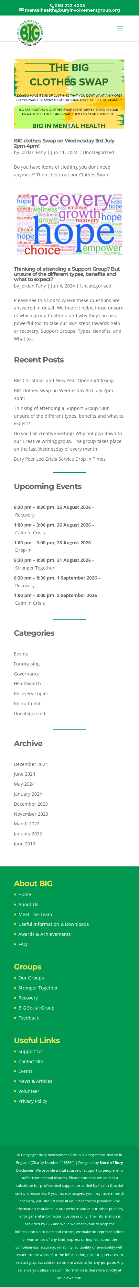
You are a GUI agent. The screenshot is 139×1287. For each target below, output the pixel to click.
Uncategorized (98, 152)
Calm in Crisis (30, 532)
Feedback (28, 1018)
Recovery (25, 515)
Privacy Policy (32, 1101)
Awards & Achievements (44, 934)
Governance (27, 674)
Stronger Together (35, 568)
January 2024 (28, 794)
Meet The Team (35, 914)
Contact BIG (31, 1061)
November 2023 (31, 814)
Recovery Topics (31, 693)
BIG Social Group (36, 1008)
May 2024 (24, 784)
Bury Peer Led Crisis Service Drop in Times (60, 459)
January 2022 (28, 834)
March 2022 (26, 824)
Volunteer (28, 1091)
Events (21, 654)
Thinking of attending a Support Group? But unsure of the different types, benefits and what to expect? (67, 274)
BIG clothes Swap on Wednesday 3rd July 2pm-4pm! (64, 143)
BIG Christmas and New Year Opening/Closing (64, 380)
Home (24, 894)
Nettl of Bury (111, 1162)
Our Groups (31, 978)
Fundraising (27, 664)
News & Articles (35, 1081)
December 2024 (31, 764)
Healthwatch (27, 683)
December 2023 (31, 804)
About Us (28, 904)
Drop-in (23, 550)
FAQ (22, 944)
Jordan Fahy (33, 152)
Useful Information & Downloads (53, 924)
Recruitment (27, 703)
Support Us (30, 1051)
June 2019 (24, 844)
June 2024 (24, 774)
